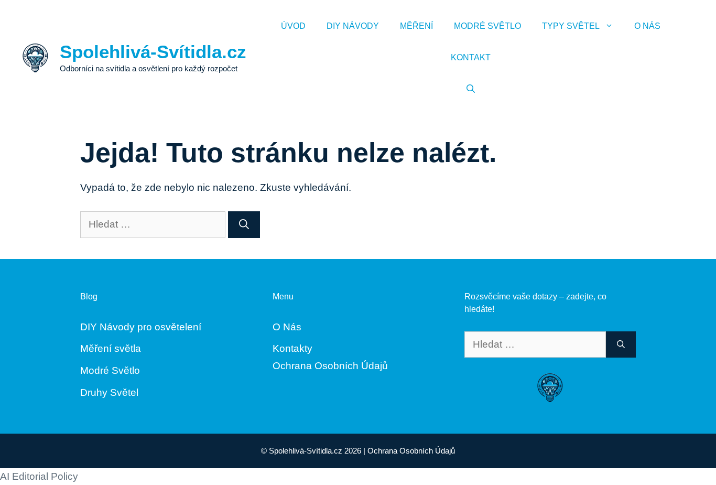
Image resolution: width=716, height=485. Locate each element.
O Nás (647, 25)
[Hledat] (244, 224)
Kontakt (471, 57)
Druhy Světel (109, 392)
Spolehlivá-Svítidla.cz (153, 51)
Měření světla (110, 348)
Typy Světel (571, 25)
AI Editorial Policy (39, 476)
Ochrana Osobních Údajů (330, 365)
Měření (416, 25)
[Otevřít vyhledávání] (470, 89)
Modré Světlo (487, 25)
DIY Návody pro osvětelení (140, 326)
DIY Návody (353, 25)
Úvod (293, 25)
